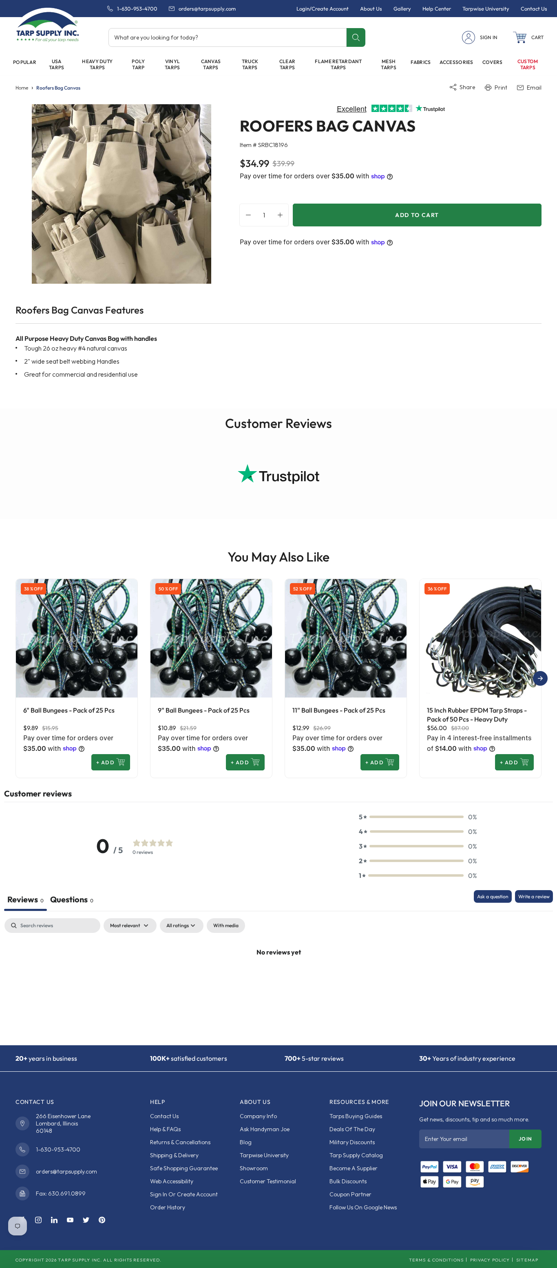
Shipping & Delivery (174, 1155)
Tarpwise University (264, 1155)
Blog (246, 1142)
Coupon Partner (350, 1194)
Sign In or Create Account (184, 1194)
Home (21, 88)
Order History (167, 1207)
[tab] (72, 900)
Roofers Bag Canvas (58, 88)
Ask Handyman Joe (265, 1129)
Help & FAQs (165, 1129)
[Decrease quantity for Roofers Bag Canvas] (246, 215)
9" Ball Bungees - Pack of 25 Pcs (204, 710)
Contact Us (164, 1116)
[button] (528, 37)
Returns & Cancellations (180, 1142)
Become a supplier (353, 1168)
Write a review (534, 896)
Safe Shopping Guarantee (184, 1168)
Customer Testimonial (268, 1181)
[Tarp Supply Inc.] (47, 26)
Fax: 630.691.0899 (61, 1193)
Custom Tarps (527, 64)
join (525, 1139)
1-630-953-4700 (137, 8)
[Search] (355, 37)
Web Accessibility (171, 1181)
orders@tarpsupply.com (207, 8)
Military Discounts (352, 1142)
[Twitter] (86, 1220)
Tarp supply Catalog (356, 1155)
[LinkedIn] (54, 1220)
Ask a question (492, 896)
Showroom (254, 1168)
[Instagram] (38, 1220)
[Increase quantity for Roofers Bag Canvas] (282, 215)
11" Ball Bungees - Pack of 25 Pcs (338, 710)
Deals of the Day (352, 1129)
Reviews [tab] (25, 899)
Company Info (258, 1116)
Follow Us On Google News (363, 1207)
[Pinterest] (102, 1220)
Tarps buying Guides (355, 1116)
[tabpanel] (278, 979)
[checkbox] (226, 925)
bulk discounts (348, 1181)
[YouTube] (70, 1220)
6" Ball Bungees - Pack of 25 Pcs (69, 710)
